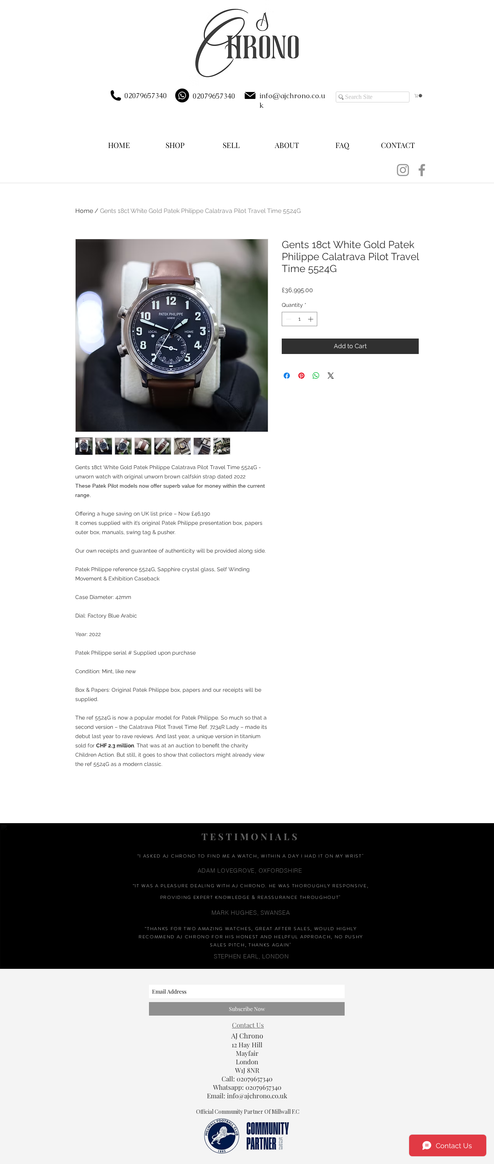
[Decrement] (288, 319)
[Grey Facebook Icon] (422, 170)
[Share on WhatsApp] (316, 375)
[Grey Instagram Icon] (403, 170)
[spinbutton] (299, 319)
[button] (418, 95)
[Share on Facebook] (286, 375)
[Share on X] (330, 375)
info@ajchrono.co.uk (257, 1095)
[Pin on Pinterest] (301, 375)
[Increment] (311, 319)
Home (84, 210)
